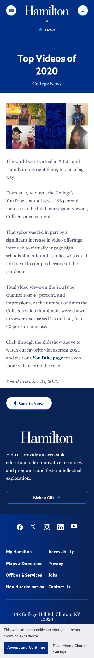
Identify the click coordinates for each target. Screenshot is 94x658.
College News (46, 83)
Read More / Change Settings (70, 649)
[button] (11, 10)
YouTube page (47, 357)
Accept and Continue (26, 647)
